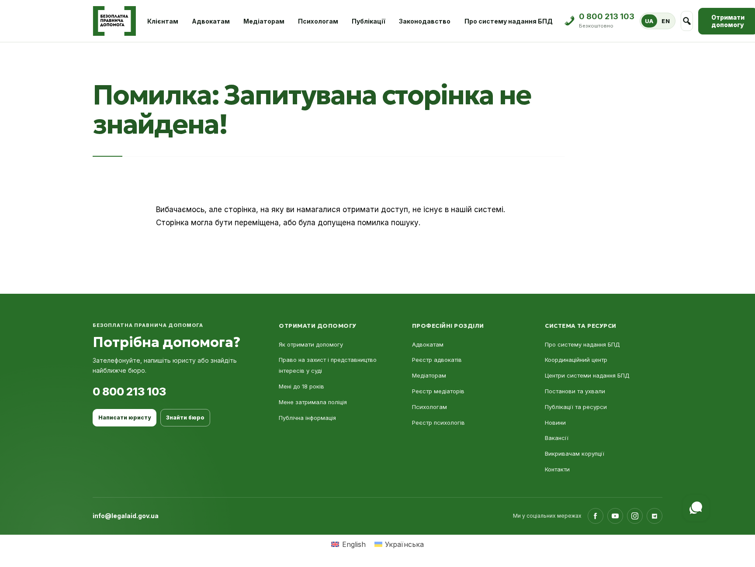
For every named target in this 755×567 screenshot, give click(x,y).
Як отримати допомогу (311, 344)
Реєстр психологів (438, 422)
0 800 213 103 (129, 391)
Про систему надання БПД (508, 21)
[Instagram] (635, 516)
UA (649, 20)
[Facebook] (595, 516)
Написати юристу (124, 417)
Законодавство (424, 21)
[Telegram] (654, 516)
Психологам (318, 21)
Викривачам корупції (574, 453)
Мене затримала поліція (313, 402)
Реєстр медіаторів (438, 391)
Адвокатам (211, 21)
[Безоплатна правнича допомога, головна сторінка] (114, 21)
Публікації (368, 21)
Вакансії (556, 437)
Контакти (557, 469)
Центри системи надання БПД (587, 375)
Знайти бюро (185, 417)
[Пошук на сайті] (687, 21)
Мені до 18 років (301, 386)
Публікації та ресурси (576, 406)
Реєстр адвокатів (437, 359)
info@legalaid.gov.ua (126, 515)
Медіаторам (263, 21)
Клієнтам (162, 21)
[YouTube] (615, 516)
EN (665, 20)
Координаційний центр (576, 359)
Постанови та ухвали (575, 391)
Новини (555, 422)
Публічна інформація (307, 417)
